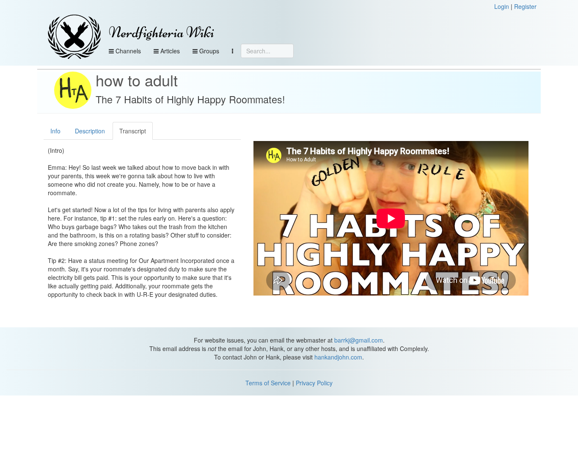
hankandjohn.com (338, 357)
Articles (169, 51)
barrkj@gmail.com (358, 340)
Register (525, 6)
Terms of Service (268, 383)
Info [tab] (55, 131)
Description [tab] (90, 131)
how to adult (137, 80)
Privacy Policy (314, 383)
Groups (208, 51)
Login (501, 6)
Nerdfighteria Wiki (161, 32)
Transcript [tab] (132, 131)
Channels (127, 51)
